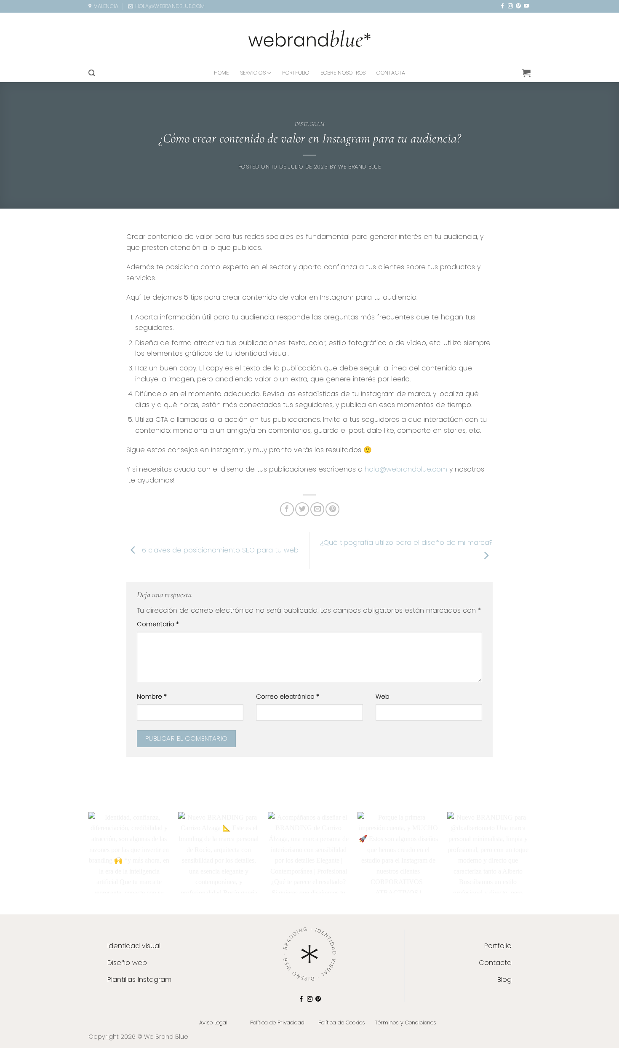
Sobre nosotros (343, 72)
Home (221, 72)
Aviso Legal (213, 1022)
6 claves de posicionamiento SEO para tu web (219, 550)
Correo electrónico (287, 696)
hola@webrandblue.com (406, 469)
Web (383, 696)
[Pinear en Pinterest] (332, 509)
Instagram (310, 124)
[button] (91, 73)
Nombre (152, 696)
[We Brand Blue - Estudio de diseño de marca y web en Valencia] (309, 38)
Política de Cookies (341, 1022)
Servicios (253, 72)
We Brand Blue (359, 167)
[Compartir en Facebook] (287, 509)
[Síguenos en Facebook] (502, 6)
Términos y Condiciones (405, 1022)
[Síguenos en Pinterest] (518, 6)
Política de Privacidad (277, 1022)
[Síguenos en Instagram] (510, 6)
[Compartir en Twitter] (302, 509)
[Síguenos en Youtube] (526, 6)
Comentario (158, 624)
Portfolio (295, 72)
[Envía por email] (317, 509)
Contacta (390, 72)
